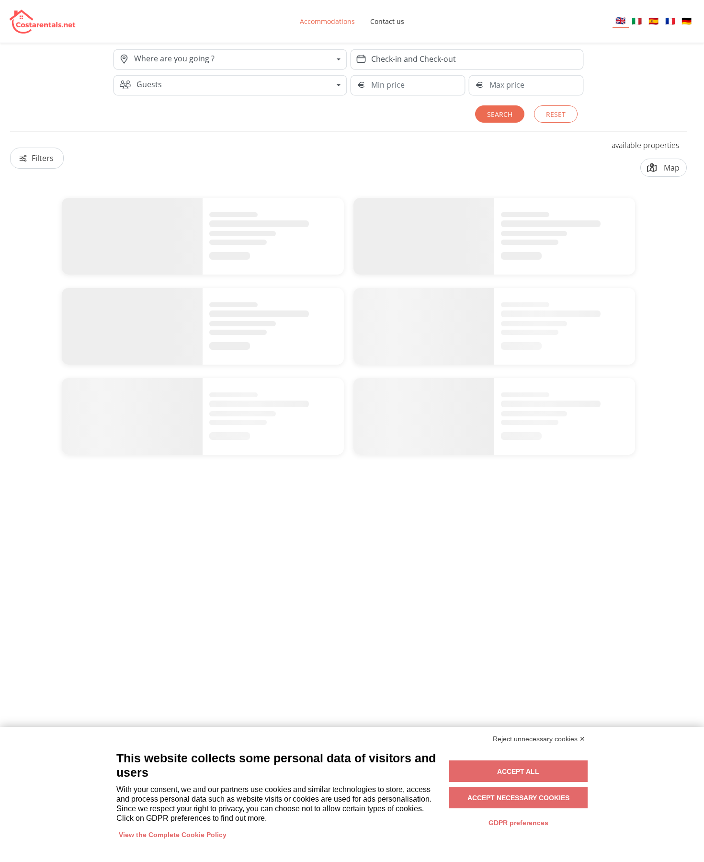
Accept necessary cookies (518, 798)
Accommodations (327, 21)
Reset (556, 114)
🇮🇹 (637, 20)
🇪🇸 (653, 20)
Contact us (387, 21)
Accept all (518, 771)
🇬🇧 (620, 20)
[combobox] (240, 59)
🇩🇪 (686, 20)
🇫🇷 (670, 20)
